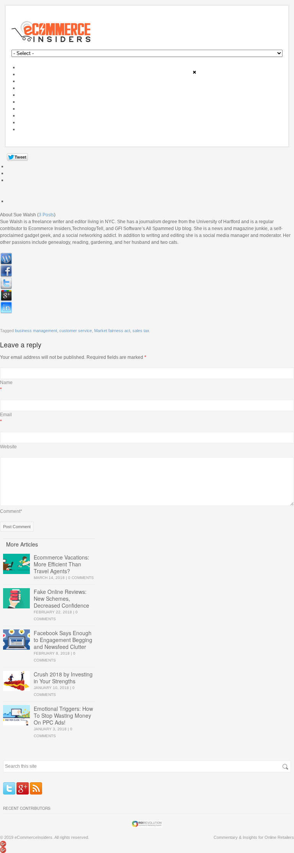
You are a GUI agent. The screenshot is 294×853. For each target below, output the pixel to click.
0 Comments (81, 578)
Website (8, 446)
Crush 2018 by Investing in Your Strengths (63, 677)
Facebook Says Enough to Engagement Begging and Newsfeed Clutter (63, 639)
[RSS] (36, 788)
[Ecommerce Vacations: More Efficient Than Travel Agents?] (16, 564)
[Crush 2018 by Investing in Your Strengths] (16, 681)
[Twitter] (9, 788)
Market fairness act (112, 330)
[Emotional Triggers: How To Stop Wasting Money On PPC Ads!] (16, 715)
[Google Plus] (22, 788)
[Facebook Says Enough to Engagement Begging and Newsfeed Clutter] (16, 639)
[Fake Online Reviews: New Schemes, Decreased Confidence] (16, 598)
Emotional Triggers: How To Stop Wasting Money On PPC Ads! (63, 715)
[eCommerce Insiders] (147, 31)
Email (6, 414)
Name (6, 382)
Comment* (11, 511)
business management (36, 330)
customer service (75, 330)
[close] (194, 72)
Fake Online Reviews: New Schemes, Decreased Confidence (61, 598)
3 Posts (46, 214)
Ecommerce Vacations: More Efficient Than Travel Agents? (61, 564)
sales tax (140, 330)
